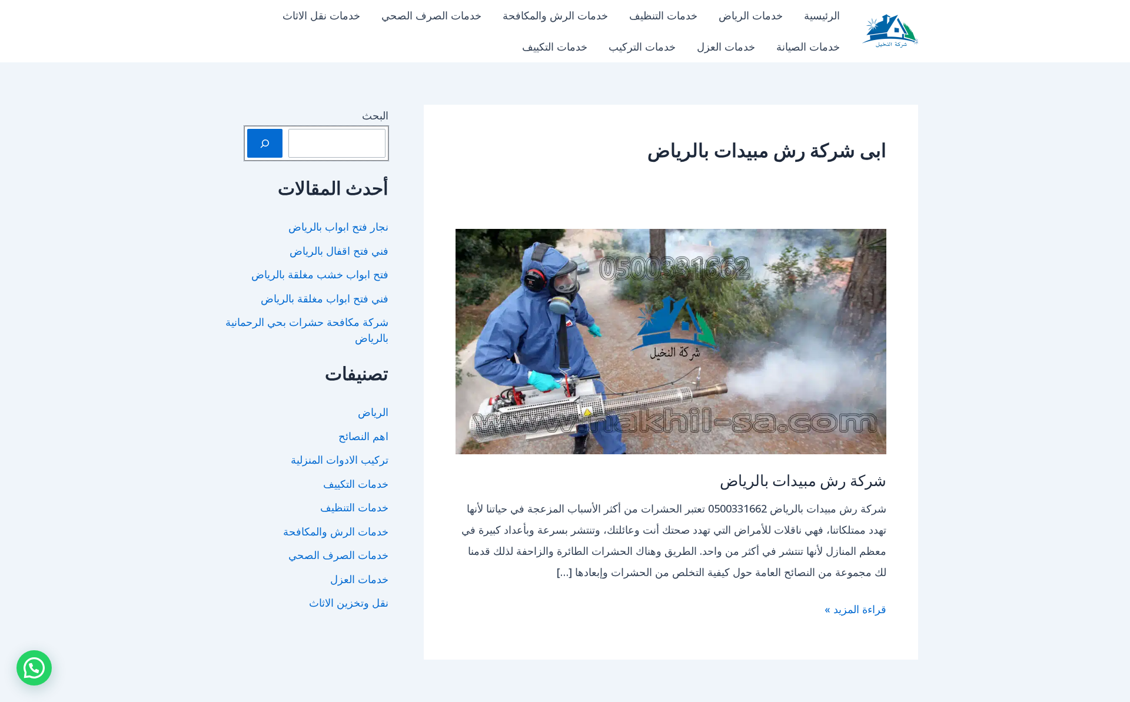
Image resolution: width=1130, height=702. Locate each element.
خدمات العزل (726, 46)
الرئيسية (822, 15)
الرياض (373, 412)
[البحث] (264, 143)
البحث (375, 115)
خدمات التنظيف (663, 15)
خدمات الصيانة (808, 46)
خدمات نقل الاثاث (321, 15)
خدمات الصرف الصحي (431, 15)
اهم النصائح (363, 436)
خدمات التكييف (554, 46)
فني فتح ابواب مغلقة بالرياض (324, 298)
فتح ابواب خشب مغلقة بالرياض (319, 274)
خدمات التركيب (642, 46)
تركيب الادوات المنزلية (339, 460)
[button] (34, 668)
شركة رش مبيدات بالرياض (803, 480)
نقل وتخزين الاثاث (348, 602)
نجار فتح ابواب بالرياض (338, 226)
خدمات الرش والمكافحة (555, 15)
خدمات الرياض (751, 15)
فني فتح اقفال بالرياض (339, 251)
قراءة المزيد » (855, 610)
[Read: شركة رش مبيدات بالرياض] (671, 340)
